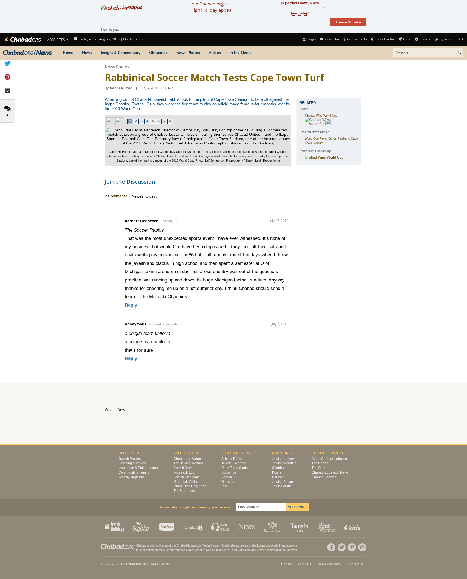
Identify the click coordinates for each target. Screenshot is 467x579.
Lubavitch (194, 545)
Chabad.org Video (187, 459)
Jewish (261, 549)
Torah (234, 549)
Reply (131, 305)
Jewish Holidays (284, 459)
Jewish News (183, 468)
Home (68, 52)
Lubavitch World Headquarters (277, 545)
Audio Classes (220, 526)
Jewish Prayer (282, 482)
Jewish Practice (130, 459)
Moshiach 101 (184, 472)
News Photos (188, 52)
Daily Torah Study (234, 468)
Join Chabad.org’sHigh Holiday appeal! (212, 7)
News (87, 52)
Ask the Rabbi (357, 39)
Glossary (227, 482)
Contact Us (355, 564)
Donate (424, 39)
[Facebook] (331, 547)
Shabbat (278, 468)
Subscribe (228, 472)
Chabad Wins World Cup (321, 115)
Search (226, 477)
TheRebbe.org (184, 491)
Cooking (273, 526)
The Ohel (318, 468)
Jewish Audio (282, 486)
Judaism (245, 549)
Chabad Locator (324, 477)
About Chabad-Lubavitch (330, 459)
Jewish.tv (167, 526)
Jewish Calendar (233, 463)
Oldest (151, 196)
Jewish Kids (353, 526)
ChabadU (194, 526)
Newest (139, 196)
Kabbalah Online (186, 482)
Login (311, 39)
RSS (224, 486)
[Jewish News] (27, 53)
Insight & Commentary (120, 52)
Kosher (277, 472)
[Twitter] (342, 547)
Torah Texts (300, 526)
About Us (304, 564)
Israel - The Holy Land (190, 486)
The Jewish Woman (188, 463)
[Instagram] (362, 547)
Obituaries (158, 52)
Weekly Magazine (132, 477)
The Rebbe (320, 463)
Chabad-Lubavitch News (330, 472)
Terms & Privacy (329, 564)
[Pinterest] (352, 547)
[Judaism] (22, 39)
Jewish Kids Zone (187, 477)
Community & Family (134, 472)
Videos (215, 52)
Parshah (278, 477)
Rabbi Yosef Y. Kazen (200, 549)
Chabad (182, 545)
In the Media (241, 52)
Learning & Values (132, 463)
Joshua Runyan (121, 88)
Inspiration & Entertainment (139, 468)
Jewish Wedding (284, 463)
